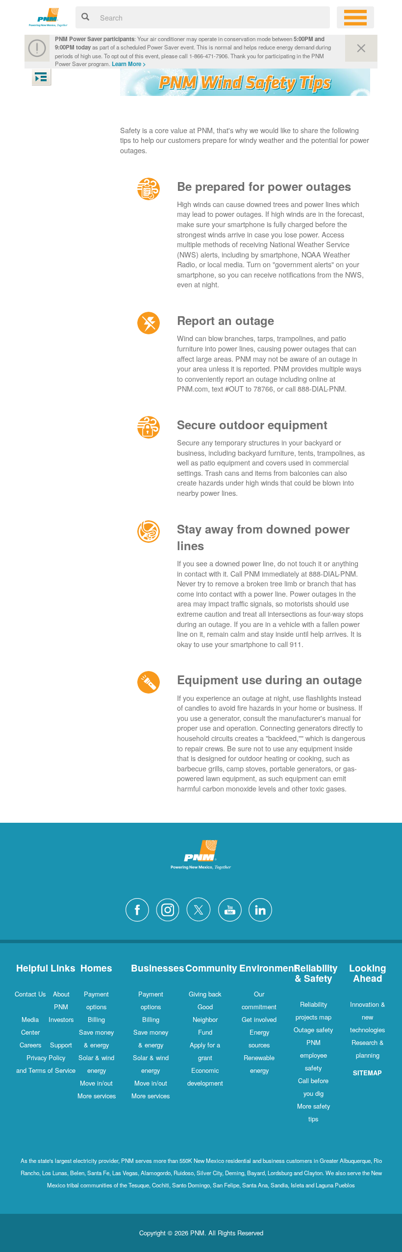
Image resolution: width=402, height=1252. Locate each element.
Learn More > (129, 64)
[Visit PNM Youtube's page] (232, 909)
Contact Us (30, 993)
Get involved (259, 1019)
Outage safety (313, 1029)
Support (61, 1044)
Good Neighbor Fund (205, 1019)
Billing (96, 1019)
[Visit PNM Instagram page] (170, 909)
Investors (61, 1019)
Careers (30, 1044)
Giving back (205, 993)
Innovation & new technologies (367, 1016)
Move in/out (96, 1083)
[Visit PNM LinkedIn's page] (263, 909)
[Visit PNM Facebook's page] (140, 909)
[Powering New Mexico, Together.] (48, 16)
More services (96, 1095)
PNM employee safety (313, 1055)
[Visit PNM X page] (201, 909)
